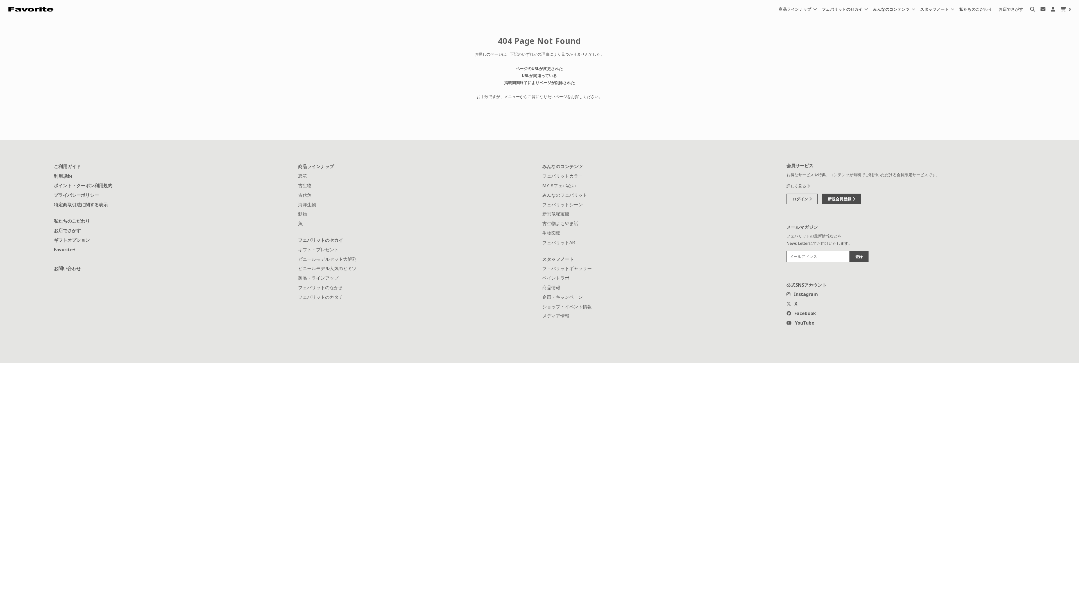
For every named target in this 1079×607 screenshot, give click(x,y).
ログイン (800, 198)
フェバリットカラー (562, 176)
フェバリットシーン (562, 204)
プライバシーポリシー (76, 195)
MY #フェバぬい (559, 185)
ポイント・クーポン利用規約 (83, 185)
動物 (302, 214)
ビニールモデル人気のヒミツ (327, 268)
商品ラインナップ (316, 166)
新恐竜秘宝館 (555, 214)
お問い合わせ (67, 268)
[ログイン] (1053, 9)
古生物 (305, 185)
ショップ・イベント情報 (567, 307)
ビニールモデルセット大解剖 (327, 259)
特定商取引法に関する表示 (81, 204)
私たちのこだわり (975, 9)
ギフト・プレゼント (318, 249)
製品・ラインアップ (318, 278)
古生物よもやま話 (560, 223)
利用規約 (63, 176)
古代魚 (305, 195)
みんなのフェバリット (564, 195)
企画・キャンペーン (562, 297)
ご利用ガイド (67, 166)
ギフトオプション (72, 240)
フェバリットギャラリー (567, 268)
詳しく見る (796, 186)
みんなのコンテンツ (562, 166)
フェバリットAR (558, 242)
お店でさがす (1011, 9)
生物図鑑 (551, 233)
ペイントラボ (555, 278)
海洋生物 (307, 204)
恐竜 (302, 176)
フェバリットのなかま (320, 287)
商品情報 (551, 287)
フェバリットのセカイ (320, 240)
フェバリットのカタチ (320, 297)
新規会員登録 (840, 198)
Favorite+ (65, 249)
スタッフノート (558, 259)
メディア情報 (555, 316)
